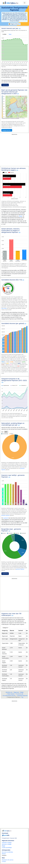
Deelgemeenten (6, 130)
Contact (4, 861)
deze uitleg (3, 308)
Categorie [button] (5, 627)
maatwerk (5, 518)
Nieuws (4, 853)
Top (22, 697)
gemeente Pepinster (5, 515)
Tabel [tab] (10, 34)
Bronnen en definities (7, 852)
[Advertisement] (14, 150)
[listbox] (6, 432)
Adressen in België (6, 844)
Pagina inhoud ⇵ (15, 24)
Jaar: (2, 432)
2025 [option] (6, 432)
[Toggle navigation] (24, 2)
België (20, 216)
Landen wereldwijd (7, 847)
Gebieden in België (6, 842)
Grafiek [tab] (4, 34)
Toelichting (5, 85)
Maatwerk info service (7, 860)
